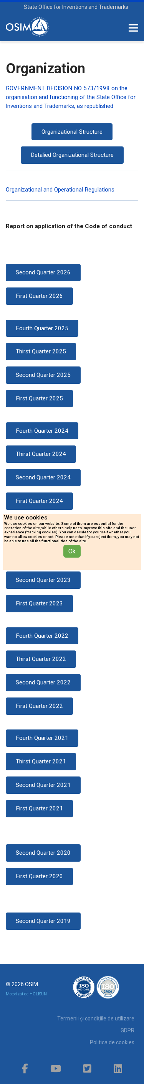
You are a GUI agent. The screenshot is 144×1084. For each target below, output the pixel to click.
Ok (72, 551)
